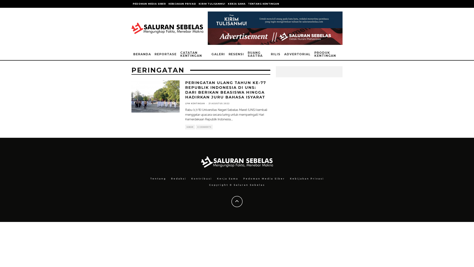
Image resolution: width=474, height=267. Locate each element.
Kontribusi (201, 178)
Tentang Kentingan (263, 3)
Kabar (190, 127)
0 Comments (204, 127)
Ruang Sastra (255, 54)
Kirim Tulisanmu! (212, 3)
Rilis (276, 54)
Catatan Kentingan (191, 54)
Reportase (165, 54)
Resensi (236, 54)
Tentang (158, 178)
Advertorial (297, 54)
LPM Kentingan (195, 103)
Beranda (142, 54)
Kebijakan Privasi (182, 3)
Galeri (218, 54)
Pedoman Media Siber (149, 3)
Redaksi (178, 178)
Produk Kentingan (325, 54)
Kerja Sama (237, 3)
